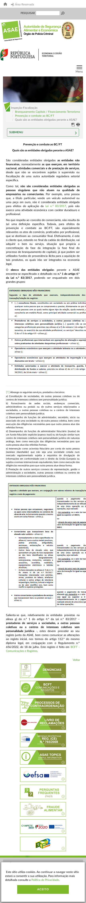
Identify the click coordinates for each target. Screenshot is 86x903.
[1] (8, 392)
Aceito (43, 889)
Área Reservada (24, 4)
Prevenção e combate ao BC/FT (34, 115)
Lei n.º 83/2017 (55, 206)
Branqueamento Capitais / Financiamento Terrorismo (47, 112)
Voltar (76, 660)
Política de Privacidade (45, 880)
